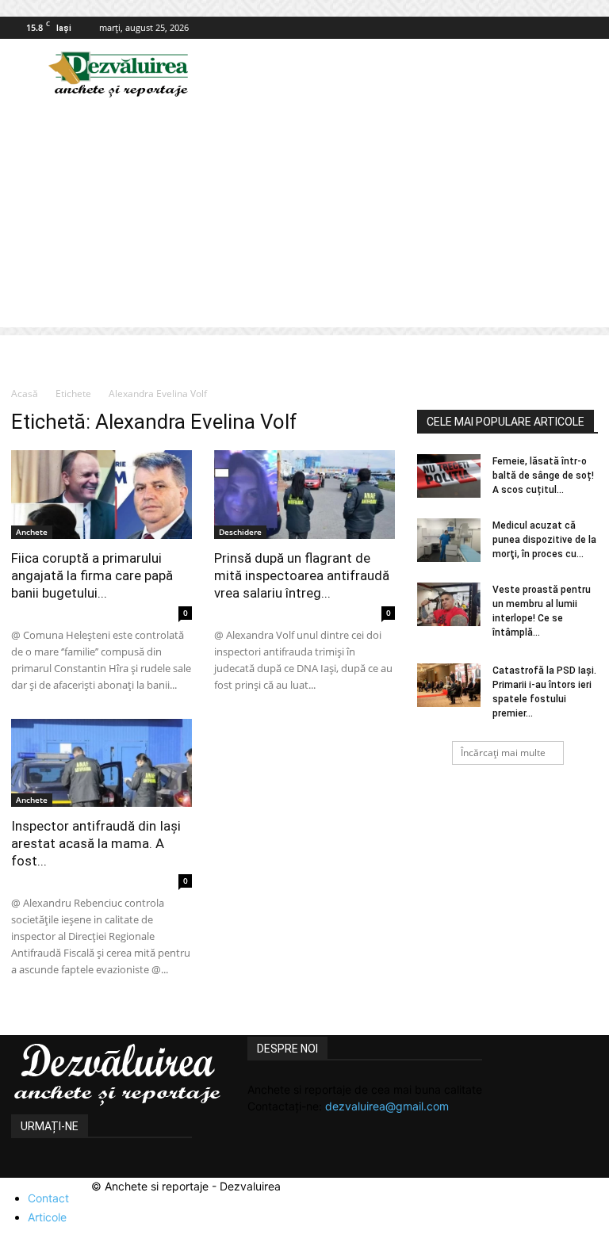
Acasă (24, 393)
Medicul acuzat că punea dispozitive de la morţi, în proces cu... (544, 540)
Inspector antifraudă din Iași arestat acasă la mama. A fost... (96, 843)
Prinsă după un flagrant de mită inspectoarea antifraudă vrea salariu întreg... (301, 575)
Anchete (32, 531)
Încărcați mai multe (503, 752)
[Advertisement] (304, 216)
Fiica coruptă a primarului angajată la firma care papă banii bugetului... (92, 575)
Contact (48, 1198)
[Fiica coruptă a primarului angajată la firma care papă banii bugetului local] (101, 494)
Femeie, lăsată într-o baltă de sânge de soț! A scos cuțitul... (543, 475)
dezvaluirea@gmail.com (387, 1106)
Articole (47, 1217)
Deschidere (240, 531)
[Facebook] (586, 28)
